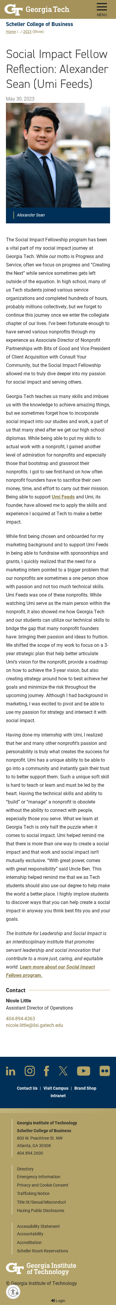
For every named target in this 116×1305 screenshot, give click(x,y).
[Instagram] (30, 1072)
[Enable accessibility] (13, 1292)
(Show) (38, 31)
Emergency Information (38, 1176)
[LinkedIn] (10, 1072)
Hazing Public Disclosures (40, 1210)
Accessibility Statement (38, 1226)
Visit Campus (55, 1088)
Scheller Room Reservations (42, 1251)
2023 (27, 31)
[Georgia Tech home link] (37, 7)
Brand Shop (85, 1088)
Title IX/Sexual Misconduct (41, 1202)
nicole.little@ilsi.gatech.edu (34, 1025)
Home (11, 31)
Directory (25, 1169)
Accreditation (29, 1242)
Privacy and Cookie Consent (42, 1185)
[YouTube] (83, 1072)
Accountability (30, 1234)
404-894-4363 (20, 1018)
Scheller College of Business (39, 24)
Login (60, 1300)
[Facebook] (46, 1072)
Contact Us (27, 1088)
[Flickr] (105, 1072)
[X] (63, 1072)
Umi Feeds (63, 496)
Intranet (58, 1095)
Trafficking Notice (33, 1193)
